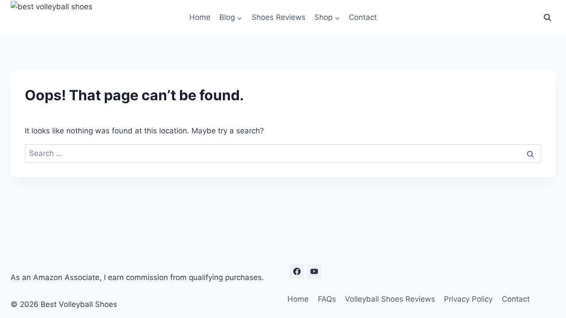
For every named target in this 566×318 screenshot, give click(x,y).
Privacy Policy (468, 299)
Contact (363, 17)
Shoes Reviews (279, 17)
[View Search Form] (547, 18)
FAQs (327, 299)
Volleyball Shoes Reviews (390, 299)
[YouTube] (313, 271)
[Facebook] (296, 271)
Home (199, 17)
